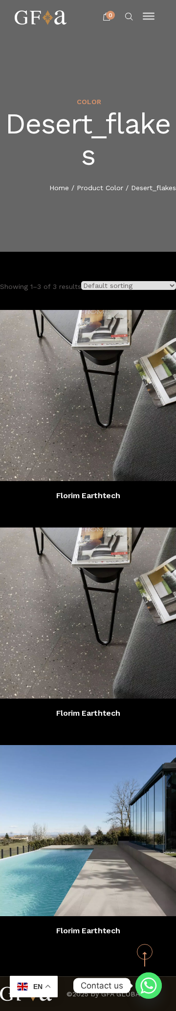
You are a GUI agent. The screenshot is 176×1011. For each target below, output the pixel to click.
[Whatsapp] (148, 985)
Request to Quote (97, 466)
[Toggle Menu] (148, 16)
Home (59, 188)
